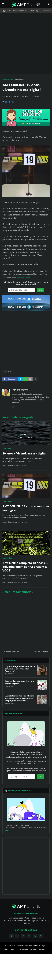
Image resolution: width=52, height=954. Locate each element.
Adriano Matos (20, 389)
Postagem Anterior (11, 652)
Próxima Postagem (40, 652)
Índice (13, 950)
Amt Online (19, 79)
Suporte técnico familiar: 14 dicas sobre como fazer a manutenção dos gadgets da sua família (19, 698)
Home (6, 950)
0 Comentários (33, 96)
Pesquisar (48, 4)
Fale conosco (23, 950)
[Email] (13, 102)
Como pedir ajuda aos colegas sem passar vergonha (19, 682)
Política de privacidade (39, 950)
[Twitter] (10, 102)
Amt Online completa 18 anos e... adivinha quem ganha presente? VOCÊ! (25, 566)
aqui (7, 830)
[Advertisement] (26, 43)
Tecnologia (35, 10)
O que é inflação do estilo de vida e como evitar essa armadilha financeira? (20, 668)
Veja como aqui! (23, 277)
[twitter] (13, 407)
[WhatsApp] (25, 379)
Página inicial (7, 79)
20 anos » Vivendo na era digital (24, 453)
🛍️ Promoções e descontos (14, 10)
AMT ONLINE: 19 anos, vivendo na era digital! (25, 508)
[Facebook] (6, 102)
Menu (3, 4)
